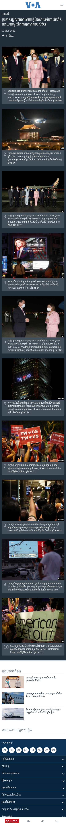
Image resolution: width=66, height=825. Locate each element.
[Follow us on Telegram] (33, 750)
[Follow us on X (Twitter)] (12, 750)
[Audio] (42, 821)
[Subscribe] (53, 750)
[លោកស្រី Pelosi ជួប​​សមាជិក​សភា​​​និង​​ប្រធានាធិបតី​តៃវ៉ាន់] (13, 682)
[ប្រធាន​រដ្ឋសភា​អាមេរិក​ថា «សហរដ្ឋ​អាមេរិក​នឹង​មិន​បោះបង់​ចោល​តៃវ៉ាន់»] (13, 698)
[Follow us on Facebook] (5, 750)
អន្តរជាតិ (6, 14)
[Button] (8, 36)
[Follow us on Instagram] (26, 750)
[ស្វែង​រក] (56, 821)
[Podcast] (46, 750)
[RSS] (40, 750)
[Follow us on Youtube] (19, 750)
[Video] (28, 821)
